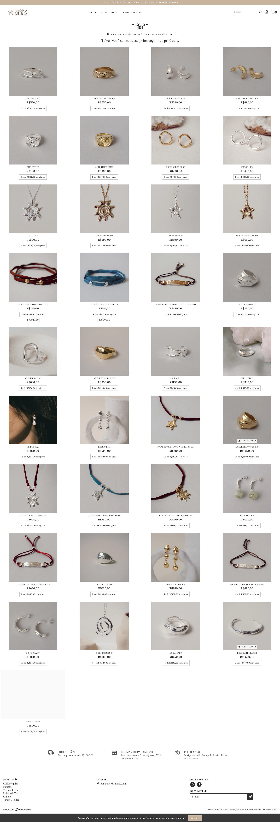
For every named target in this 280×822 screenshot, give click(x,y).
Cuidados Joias (10, 783)
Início (94, 12)
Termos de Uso (10, 790)
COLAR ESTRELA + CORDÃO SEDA (104, 515)
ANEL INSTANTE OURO (104, 98)
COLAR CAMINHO (104, 652)
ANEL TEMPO (33, 167)
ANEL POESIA (247, 378)
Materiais (7, 786)
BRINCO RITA (104, 446)
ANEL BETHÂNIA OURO (104, 378)
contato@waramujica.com (114, 783)
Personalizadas (131, 12)
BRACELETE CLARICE (247, 652)
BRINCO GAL (33, 446)
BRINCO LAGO (33, 652)
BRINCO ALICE (247, 515)
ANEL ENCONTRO (33, 378)
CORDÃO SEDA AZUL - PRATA (104, 304)
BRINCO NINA (247, 167)
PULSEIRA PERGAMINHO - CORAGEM (33, 584)
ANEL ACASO (176, 652)
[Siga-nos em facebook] (199, 784)
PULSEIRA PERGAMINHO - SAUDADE (247, 584)
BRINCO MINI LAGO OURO (247, 98)
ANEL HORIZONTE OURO (247, 446)
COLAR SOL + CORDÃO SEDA (32, 515)
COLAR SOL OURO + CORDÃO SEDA (175, 515)
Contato (7, 796)
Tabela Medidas (11, 799)
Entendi (195, 818)
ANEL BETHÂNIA (104, 584)
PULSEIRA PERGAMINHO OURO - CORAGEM (176, 304)
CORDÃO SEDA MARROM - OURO (33, 304)
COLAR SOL (33, 235)
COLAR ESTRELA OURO (247, 235)
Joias (104, 12)
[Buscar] (260, 12)
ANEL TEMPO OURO (104, 167)
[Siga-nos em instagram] (192, 784)
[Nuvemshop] (17, 810)
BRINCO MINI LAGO (176, 98)
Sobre (114, 12)
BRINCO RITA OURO (175, 584)
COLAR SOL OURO (104, 235)
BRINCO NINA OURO (175, 167)
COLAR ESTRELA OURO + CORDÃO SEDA (175, 446)
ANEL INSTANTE (33, 98)
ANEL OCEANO (33, 721)
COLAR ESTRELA (175, 235)
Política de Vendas (12, 793)
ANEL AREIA (175, 378)
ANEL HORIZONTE (247, 304)
